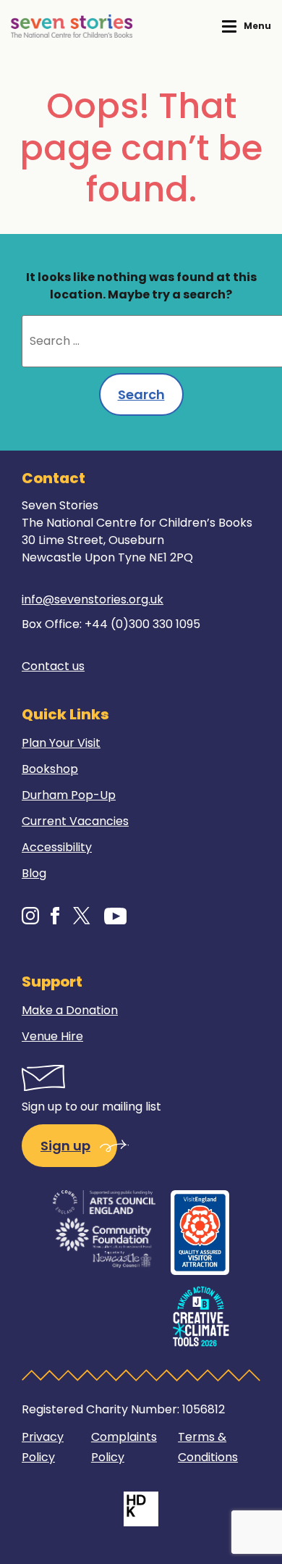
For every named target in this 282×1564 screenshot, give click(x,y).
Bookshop (50, 769)
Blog (34, 873)
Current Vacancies (75, 821)
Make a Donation (70, 1010)
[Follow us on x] (82, 916)
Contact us (53, 666)
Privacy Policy (43, 1447)
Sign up (65, 1146)
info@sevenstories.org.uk (92, 599)
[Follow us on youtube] (115, 916)
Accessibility (57, 847)
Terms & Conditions (208, 1447)
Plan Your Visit (61, 743)
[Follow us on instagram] (30, 916)
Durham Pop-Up (69, 795)
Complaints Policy (124, 1447)
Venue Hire (52, 1036)
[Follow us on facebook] (55, 916)
